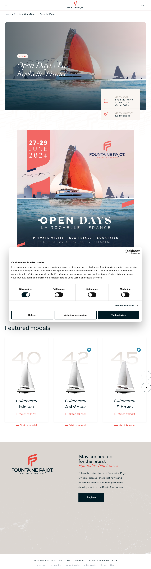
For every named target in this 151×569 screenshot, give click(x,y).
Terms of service (72, 565)
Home (8, 14)
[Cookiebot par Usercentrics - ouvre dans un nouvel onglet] (127, 251)
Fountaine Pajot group (103, 560)
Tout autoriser (118, 315)
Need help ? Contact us (47, 560)
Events (17, 14)
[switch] (59, 294)
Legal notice (55, 565)
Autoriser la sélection (75, 315)
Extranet (41, 565)
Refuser (32, 315)
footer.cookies (107, 565)
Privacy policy (90, 565)
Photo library (75, 560)
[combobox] (144, 6)
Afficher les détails (124, 305)
